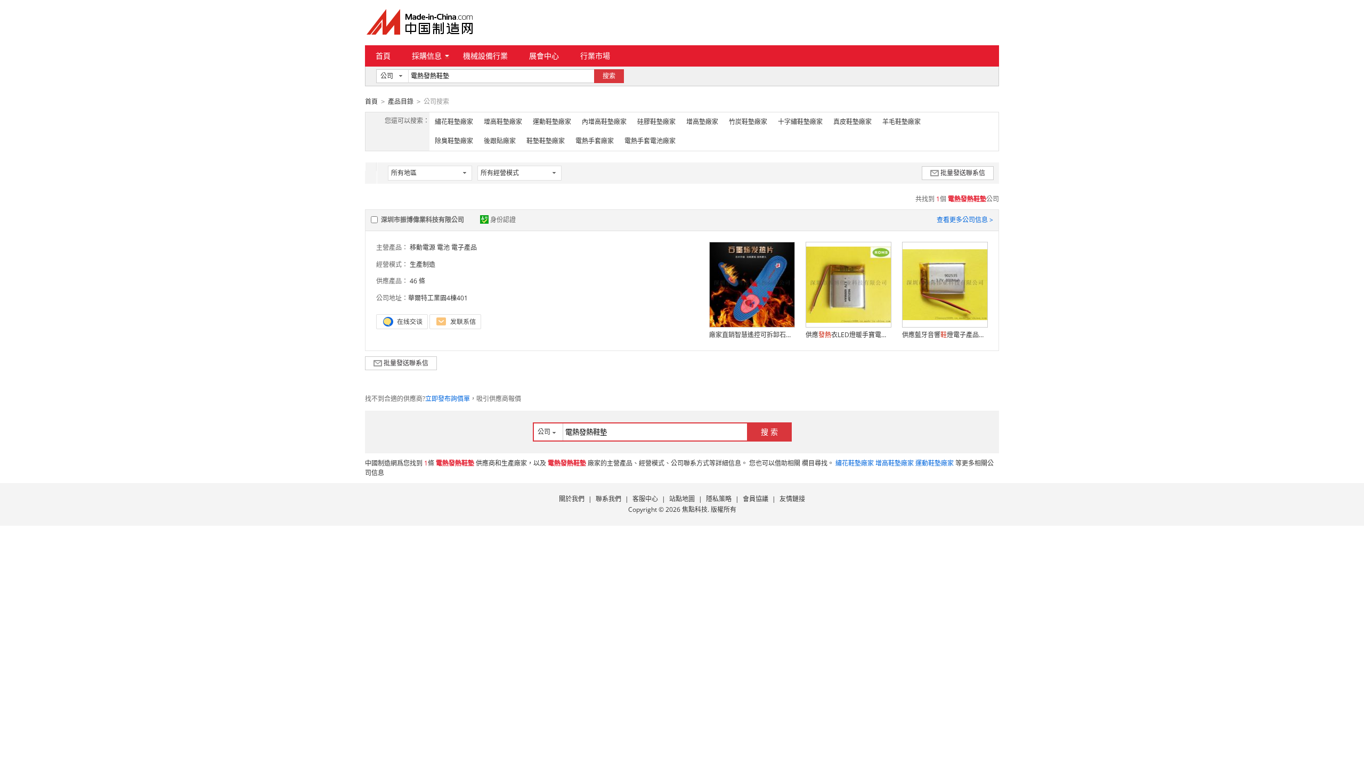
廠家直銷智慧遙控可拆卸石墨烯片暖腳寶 (751, 334)
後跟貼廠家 (500, 140)
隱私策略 (719, 498)
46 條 (417, 280)
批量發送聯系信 (962, 172)
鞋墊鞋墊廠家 (545, 140)
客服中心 (645, 498)
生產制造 (422, 264)
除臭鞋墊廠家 (454, 140)
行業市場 (595, 56)
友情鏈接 (792, 498)
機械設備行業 (485, 56)
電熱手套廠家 (594, 140)
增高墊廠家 (702, 121)
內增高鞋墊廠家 (604, 121)
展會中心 (544, 56)
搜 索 (769, 432)
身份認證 (503, 219)
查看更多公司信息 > (965, 219)
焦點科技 (695, 509)
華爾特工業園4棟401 (438, 298)
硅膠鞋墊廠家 (656, 121)
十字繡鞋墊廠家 (800, 121)
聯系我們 (608, 498)
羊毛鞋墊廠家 (901, 121)
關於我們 (571, 498)
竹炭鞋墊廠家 (748, 121)
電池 (443, 247)
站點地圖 (682, 498)
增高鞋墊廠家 (503, 121)
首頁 (383, 56)
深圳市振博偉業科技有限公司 (422, 219)
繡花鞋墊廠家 (454, 121)
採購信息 (427, 56)
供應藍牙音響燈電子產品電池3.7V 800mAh (944, 334)
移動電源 (422, 247)
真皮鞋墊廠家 (852, 121)
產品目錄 (400, 101)
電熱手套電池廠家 (650, 140)
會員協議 (755, 498)
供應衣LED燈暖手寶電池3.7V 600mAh (848, 334)
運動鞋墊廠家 (552, 121)
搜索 (609, 75)
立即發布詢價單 (447, 398)
